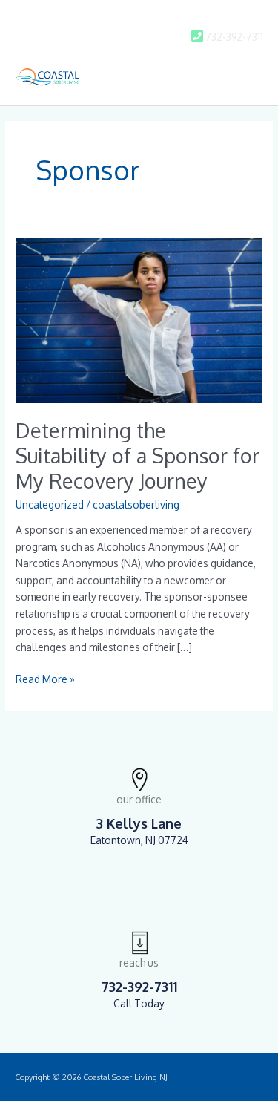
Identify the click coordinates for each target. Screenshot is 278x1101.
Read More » (45, 678)
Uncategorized (50, 504)
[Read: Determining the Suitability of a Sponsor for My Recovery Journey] (139, 319)
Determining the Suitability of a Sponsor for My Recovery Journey (137, 454)
